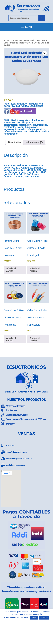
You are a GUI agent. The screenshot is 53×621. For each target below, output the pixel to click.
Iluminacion (16, 40)
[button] (44, 53)
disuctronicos (40, 124)
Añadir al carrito (34, 269)
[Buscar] (42, 18)
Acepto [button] (34, 618)
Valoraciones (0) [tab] (34, 142)
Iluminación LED (32, 40)
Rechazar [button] (44, 618)
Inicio (6, 40)
